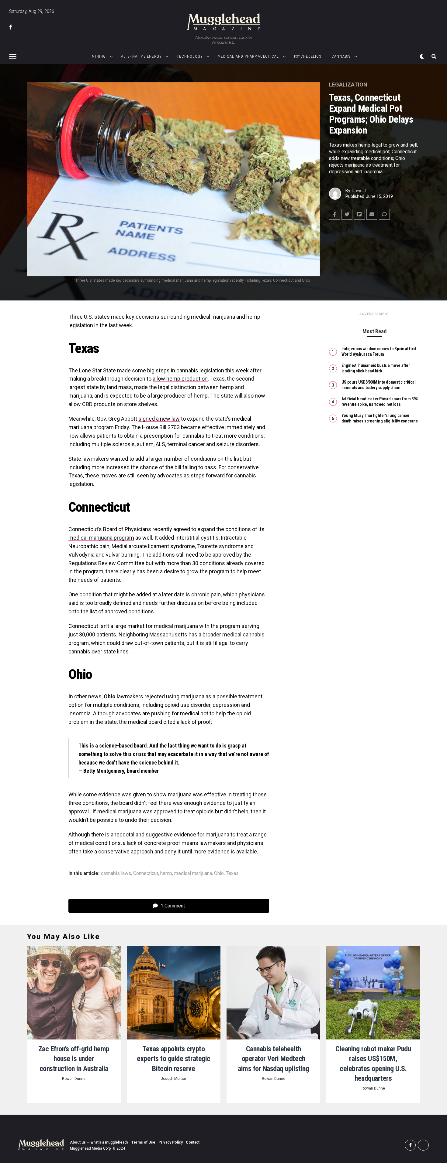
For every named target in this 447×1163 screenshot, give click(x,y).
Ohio (219, 873)
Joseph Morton (173, 1079)
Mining (99, 56)
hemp (166, 873)
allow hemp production (180, 378)
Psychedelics (307, 56)
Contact (192, 1142)
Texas (232, 873)
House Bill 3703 (161, 427)
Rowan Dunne (73, 1079)
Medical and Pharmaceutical (248, 56)
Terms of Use (143, 1142)
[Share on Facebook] (334, 214)
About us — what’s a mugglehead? (99, 1142)
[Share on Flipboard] (359, 214)
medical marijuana (193, 873)
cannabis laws (116, 873)
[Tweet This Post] (346, 214)
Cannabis (341, 56)
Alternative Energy (141, 56)
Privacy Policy (170, 1142)
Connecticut (145, 873)
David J (359, 190)
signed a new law (159, 418)
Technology (190, 56)
